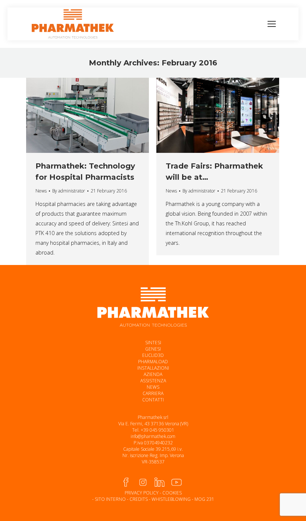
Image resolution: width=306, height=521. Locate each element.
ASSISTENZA (153, 380)
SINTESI (153, 342)
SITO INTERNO (110, 499)
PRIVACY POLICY (142, 493)
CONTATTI (153, 400)
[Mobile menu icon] (271, 23)
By (68, 191)
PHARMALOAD (153, 361)
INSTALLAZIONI (153, 368)
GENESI (153, 349)
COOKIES (172, 493)
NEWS (153, 387)
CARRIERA (153, 393)
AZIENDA (153, 374)
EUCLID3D (153, 355)
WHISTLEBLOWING (171, 499)
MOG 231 (204, 499)
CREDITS (138, 499)
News (41, 191)
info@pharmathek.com (153, 436)
